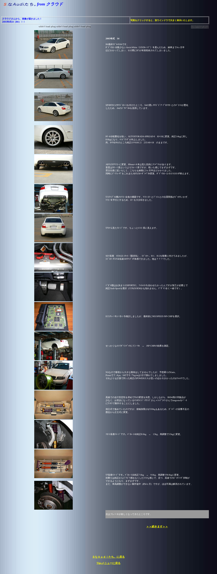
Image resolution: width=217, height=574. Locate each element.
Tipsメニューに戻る (108, 563)
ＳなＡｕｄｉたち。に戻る (108, 556)
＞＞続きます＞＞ (157, 526)
